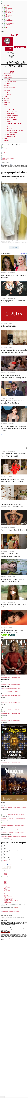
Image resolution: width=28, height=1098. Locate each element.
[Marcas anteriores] (1, 3)
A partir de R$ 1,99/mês (10, 691)
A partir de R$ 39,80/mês (12, 839)
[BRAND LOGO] (9, 73)
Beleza (2, 169)
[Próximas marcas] (1, 30)
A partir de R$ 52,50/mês (12, 811)
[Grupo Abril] (1, 2)
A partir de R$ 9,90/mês (10, 677)
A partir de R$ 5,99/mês (10, 803)
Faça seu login (16, 907)
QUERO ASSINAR (5, 932)
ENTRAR (9, 48)
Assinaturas (11, 152)
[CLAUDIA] (14, 36)
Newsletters (11, 158)
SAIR (10, 50)
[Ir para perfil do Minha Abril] (14, 148)
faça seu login (6, 909)
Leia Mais (14, 247)
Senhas (9, 157)
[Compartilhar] (2, 251)
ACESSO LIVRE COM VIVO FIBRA (13, 911)
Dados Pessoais (14, 155)
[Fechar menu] (11, 145)
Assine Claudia (20, 47)
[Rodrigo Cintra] (4, 159)
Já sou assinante (8, 77)
